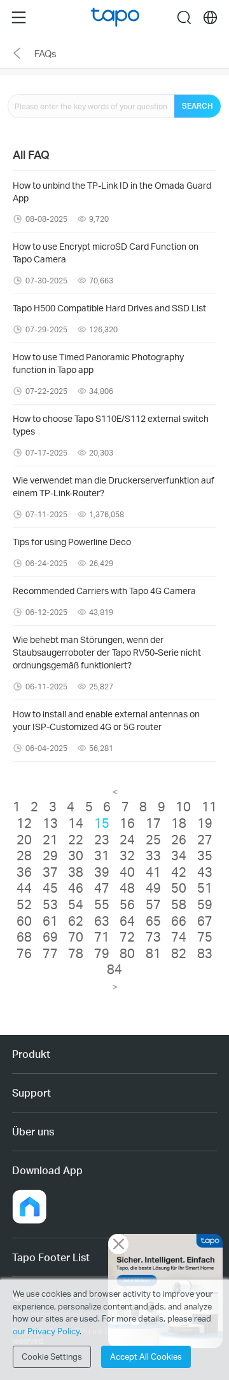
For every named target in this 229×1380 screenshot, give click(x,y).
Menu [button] (18, 17)
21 (50, 839)
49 (153, 887)
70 (75, 936)
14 (75, 823)
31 (101, 855)
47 (101, 887)
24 (127, 839)
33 (153, 855)
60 (24, 920)
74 (178, 936)
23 (101, 839)
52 (24, 904)
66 (178, 920)
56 (127, 904)
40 (127, 871)
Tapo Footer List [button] (51, 1257)
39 (101, 871)
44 (24, 887)
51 (204, 887)
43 (204, 871)
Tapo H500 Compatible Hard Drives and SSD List (109, 307)
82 (178, 953)
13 (50, 823)
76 (24, 953)
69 (50, 936)
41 (153, 871)
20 (24, 839)
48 (127, 887)
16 (127, 823)
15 (101, 823)
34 (178, 855)
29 (50, 855)
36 (24, 871)
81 (153, 953)
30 (75, 855)
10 (183, 806)
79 (101, 953)
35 (204, 855)
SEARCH (197, 106)
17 (153, 823)
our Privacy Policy (46, 1331)
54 (75, 904)
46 (75, 887)
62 (75, 920)
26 (178, 839)
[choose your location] (210, 17)
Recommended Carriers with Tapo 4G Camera (104, 590)
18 (178, 823)
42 (178, 871)
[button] (29, 1206)
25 (153, 839)
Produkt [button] (31, 1053)
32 (127, 855)
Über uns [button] (33, 1131)
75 (204, 936)
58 (178, 904)
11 (209, 806)
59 (204, 904)
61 (50, 920)
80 (127, 953)
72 (127, 936)
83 (204, 953)
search (184, 17)
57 (153, 904)
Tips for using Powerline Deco (72, 541)
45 (50, 887)
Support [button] (31, 1092)
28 (24, 855)
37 (50, 871)
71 (101, 936)
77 (50, 953)
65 (153, 920)
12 (24, 823)
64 (127, 920)
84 (114, 969)
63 (101, 920)
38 (75, 871)
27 (204, 839)
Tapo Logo (115, 17)
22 (75, 839)
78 (75, 953)
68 (24, 936)
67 (204, 920)
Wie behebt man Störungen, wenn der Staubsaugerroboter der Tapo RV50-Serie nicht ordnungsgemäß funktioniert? (107, 652)
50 (178, 887)
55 (101, 904)
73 (153, 936)
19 (204, 823)
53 (50, 904)
